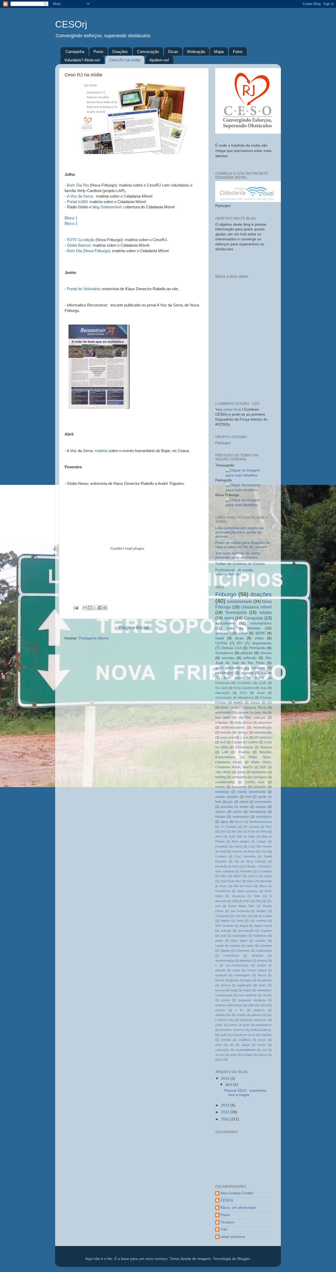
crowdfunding (225, 782)
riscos (262, 1039)
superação (222, 1049)
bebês (219, 940)
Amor (218, 836)
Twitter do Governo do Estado (240, 564)
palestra (256, 1014)
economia (239, 787)
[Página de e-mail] (75, 608)
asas (223, 935)
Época (219, 1059)
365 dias (237, 831)
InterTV (253, 876)
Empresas (222, 683)
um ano (220, 1054)
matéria (100, 451)
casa (263, 688)
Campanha (74, 51)
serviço (243, 732)
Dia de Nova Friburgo (250, 861)
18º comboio (251, 826)
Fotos (238, 51)
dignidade (245, 960)
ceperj (250, 945)
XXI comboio (258, 920)
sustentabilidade (245, 1049)
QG (269, 702)
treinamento (257, 812)
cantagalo (260, 777)
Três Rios (241, 916)
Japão (268, 876)
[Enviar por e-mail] (85, 607)
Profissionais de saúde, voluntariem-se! (234, 572)
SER (263, 767)
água (224, 822)
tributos (220, 817)
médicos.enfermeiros (228, 1005)
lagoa (248, 980)
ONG (246, 901)
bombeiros (259, 772)
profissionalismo (233, 727)
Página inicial (134, 627)
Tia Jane (221, 688)
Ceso (263, 851)
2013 (268, 826)
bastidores (260, 935)
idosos (262, 975)
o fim (239, 1010)
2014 (223, 831)
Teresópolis (236, 612)
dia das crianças (252, 717)
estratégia (222, 792)
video (242, 633)
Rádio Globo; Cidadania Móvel (243, 707)
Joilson (255, 702)
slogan (246, 1044)
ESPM (259, 678)
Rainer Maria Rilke (241, 906)
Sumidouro (224, 653)
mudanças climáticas (252, 1000)
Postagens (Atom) (94, 638)
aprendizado (246, 930)
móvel (244, 802)
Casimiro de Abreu (243, 851)
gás (230, 802)
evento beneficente (251, 792)
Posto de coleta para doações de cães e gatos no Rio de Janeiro (242, 545)
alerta (241, 772)
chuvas (266, 653)
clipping (225, 950)
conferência (231, 955)
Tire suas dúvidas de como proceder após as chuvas (237, 555)
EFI (240, 643)
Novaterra (238, 896)
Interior (238, 702)
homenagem (242, 975)
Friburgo (225, 594)
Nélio (257, 896)
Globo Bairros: (79, 245)
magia (234, 990)
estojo (236, 970)
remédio (226, 1039)
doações (261, 594)
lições (262, 985)
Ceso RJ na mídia (124, 60)
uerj (264, 1049)
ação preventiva (229, 668)
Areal (261, 693)
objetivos (259, 1010)
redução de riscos (243, 1034)
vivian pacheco (232, 1237)
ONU (258, 901)
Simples (261, 911)
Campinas (221, 846)
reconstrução (262, 727)
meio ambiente (247, 995)
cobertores (243, 950)
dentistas (257, 955)
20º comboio (263, 737)
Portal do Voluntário (83, 289)
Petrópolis (257, 648)
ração (223, 1034)
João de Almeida (243, 628)
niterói (263, 1005)
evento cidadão (226, 797)
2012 (243, 693)
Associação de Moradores (234, 697)
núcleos (220, 1010)
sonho (237, 812)
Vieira (239, 920)
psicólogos (224, 673)
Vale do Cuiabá (262, 916)
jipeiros (234, 980)
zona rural (227, 737)
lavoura (225, 985)
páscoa (247, 673)
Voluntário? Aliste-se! (82, 60)
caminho (260, 940)
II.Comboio (265, 871)
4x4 (222, 742)
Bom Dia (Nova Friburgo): (89, 250)
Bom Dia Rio (77, 185)
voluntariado (263, 732)
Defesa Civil (231, 648)
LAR (225, 752)
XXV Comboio (224, 925)
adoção (246, 653)
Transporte (222, 916)
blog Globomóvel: (107, 207)
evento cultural (256, 970)
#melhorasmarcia (261, 821)
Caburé (261, 841)
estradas (260, 787)
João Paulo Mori (230, 881)
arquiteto (266, 930)
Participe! (223, 443)
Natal (219, 638)
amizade (225, 930)
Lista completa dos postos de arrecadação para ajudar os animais (239, 532)
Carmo (238, 846)
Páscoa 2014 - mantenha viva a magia (245, 1093)
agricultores (225, 623)
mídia (250, 1005)
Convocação (148, 51)
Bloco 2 (71, 223)
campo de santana (227, 945)
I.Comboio (244, 683)
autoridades (240, 935)
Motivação (196, 51)
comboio (258, 668)
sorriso (261, 1044)
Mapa (219, 51)
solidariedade (239, 601)
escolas (228, 658)
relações (266, 1034)
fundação (221, 975)
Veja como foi (227, 409)
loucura (220, 990)
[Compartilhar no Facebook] (100, 607)
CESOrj (71, 24)
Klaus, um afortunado (238, 1208)
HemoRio (246, 871)
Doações (120, 51)
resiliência (244, 1039)
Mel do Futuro (243, 886)
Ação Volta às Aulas (242, 836)
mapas (247, 990)
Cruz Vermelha (245, 856)
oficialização (223, 1014)
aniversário (223, 712)
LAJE (262, 683)
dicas (239, 638)
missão (267, 995)
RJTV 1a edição (80, 239)
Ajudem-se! (159, 60)
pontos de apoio (239, 1024)
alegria (244, 925)
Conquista (253, 618)
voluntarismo (261, 623)
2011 (225, 1119)
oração (241, 1014)
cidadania (266, 945)
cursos (220, 787)
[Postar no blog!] (90, 607)
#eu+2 (239, 821)
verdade (247, 1054)
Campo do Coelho (245, 742)
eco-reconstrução (237, 965)
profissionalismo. (261, 1029)
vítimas (262, 1054)
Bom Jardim (234, 678)
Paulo (225, 1215)
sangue (260, 807)
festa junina (243, 722)
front (248, 797)
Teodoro (227, 1222)
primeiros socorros (232, 1029)
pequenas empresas (253, 1019)
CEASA (221, 643)
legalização (245, 985)
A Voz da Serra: (81, 196)
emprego (221, 722)
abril (229, 1084)
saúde (266, 673)
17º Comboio (228, 826)
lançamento (264, 980)
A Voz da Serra (257, 831)
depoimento (262, 643)
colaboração (264, 950)
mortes (225, 1000)
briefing (220, 777)
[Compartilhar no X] (95, 607)
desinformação (224, 960)
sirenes (220, 812)
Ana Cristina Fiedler (236, 1193)
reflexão (249, 658)
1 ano (244, 737)
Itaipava (266, 747)
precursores (263, 802)
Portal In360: (77, 201)
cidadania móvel (256, 607)
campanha (239, 777)
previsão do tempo (235, 807)
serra (229, 618)
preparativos (264, 1024)
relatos (265, 612)
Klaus (250, 881)
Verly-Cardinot (244, 688)
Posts (98, 51)
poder (219, 1024)
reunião (225, 732)
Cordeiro (220, 856)
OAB (235, 901)
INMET (237, 876)
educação (222, 693)
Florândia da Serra (227, 866)
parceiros (265, 722)
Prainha (244, 752)
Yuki (223, 1229)
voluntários (264, 817)
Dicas (173, 51)
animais (221, 633)
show (218, 1044)
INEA (223, 876)
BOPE (260, 633)
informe (220, 980)
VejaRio (225, 920)
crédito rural (255, 782)
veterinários (241, 817)
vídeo (259, 638)
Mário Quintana (247, 891)
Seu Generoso (240, 911)
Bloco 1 (71, 218)
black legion (239, 940)
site (231, 1044)
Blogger (243, 1259)
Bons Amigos (241, 841)
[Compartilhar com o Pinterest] (105, 607)
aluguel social (263, 925)
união (233, 1054)
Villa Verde (223, 772)
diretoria (262, 960)
